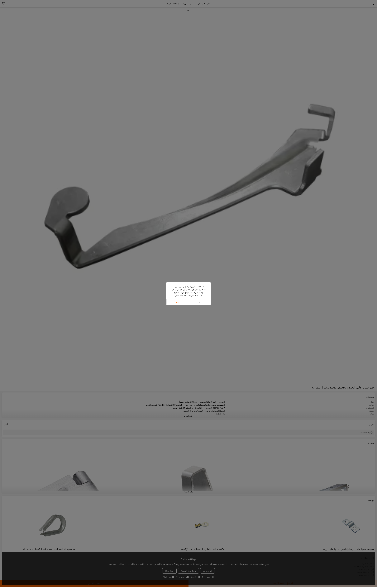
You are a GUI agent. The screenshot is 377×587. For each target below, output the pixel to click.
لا (199, 302)
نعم (177, 302)
